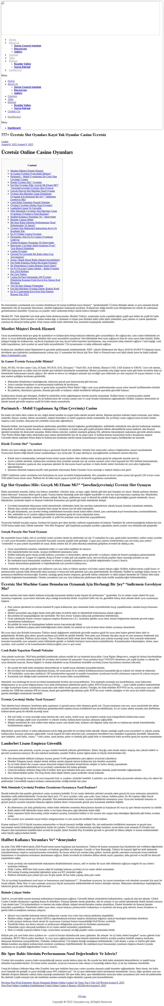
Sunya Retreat (22, 66)
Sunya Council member (27, 45)
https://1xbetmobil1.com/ (13, 355)
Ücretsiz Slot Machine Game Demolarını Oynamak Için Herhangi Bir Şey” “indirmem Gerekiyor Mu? (33, 196)
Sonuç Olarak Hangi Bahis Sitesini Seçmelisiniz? (35, 259)
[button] (50, 75)
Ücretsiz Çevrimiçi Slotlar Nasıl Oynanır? (31, 205)
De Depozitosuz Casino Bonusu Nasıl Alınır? (33, 265)
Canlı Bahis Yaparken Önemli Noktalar (30, 202)
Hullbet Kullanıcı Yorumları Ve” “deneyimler (33, 216)
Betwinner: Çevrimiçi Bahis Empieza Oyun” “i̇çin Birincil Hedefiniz (33, 247)
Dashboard (14, 116)
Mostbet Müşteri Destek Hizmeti (26, 170)
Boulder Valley (22, 63)
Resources (20, 48)
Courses (13, 54)
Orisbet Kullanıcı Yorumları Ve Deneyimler (32, 242)
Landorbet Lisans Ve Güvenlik (25, 208)
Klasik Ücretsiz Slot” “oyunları (26, 182)
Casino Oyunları (18, 251)
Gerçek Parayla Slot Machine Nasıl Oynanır (32, 191)
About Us (14, 42)
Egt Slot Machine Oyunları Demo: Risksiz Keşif (34, 288)
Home (12, 39)
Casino (4, 141)
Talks (12, 57)
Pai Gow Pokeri (18, 274)
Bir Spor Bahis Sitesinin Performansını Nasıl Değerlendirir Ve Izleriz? (32, 224)
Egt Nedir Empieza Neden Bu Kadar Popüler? (33, 262)
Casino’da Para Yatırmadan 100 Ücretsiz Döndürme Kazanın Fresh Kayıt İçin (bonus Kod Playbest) (35, 280)
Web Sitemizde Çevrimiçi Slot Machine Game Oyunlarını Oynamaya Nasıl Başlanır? (33, 212)
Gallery (18, 51)
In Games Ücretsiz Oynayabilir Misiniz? (30, 173)
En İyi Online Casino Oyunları (25, 234)
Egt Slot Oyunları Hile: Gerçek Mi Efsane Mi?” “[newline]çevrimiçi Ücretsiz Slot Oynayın (34, 186)
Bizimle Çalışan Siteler (21, 219)
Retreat (13, 60)
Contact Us (15, 70)
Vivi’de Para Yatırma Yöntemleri (26, 285)
